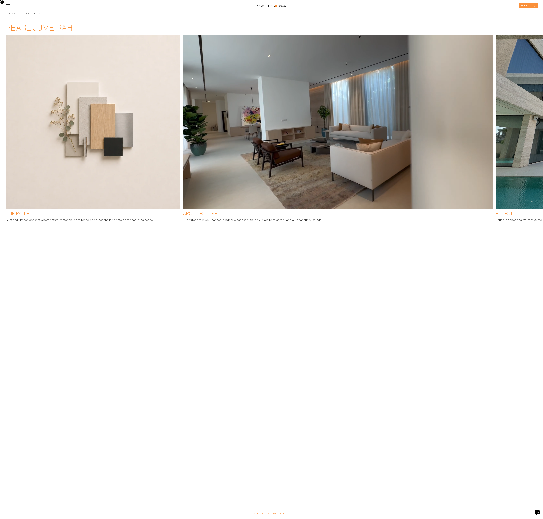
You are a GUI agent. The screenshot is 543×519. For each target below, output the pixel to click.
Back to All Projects (271, 514)
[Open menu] (8, 5)
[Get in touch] (538, 513)
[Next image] (538, 122)
